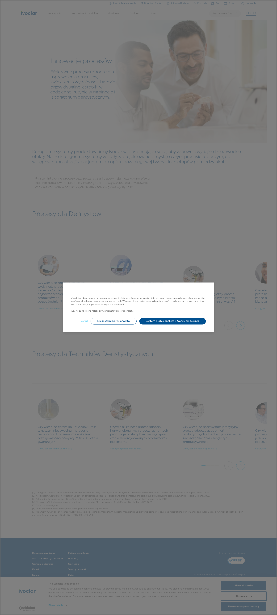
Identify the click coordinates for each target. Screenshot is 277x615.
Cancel (84, 321)
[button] (114, 321)
